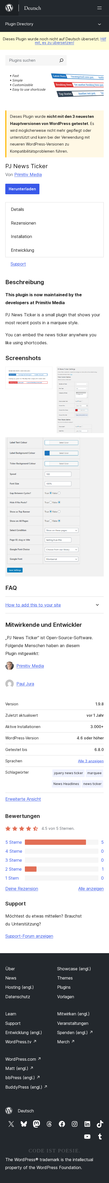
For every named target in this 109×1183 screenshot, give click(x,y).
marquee (94, 773)
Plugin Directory (19, 24)
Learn (10, 1013)
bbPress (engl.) (22, 1077)
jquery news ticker (68, 773)
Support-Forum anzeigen (29, 936)
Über (10, 968)
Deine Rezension (21, 888)
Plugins (64, 987)
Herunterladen (22, 189)
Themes (65, 978)
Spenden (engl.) (75, 1032)
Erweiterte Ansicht (23, 799)
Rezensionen (23, 223)
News (10, 978)
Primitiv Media (28, 174)
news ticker (92, 784)
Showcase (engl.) (74, 968)
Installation (21, 236)
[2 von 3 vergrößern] (96, 373)
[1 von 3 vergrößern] (45, 373)
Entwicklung (22, 250)
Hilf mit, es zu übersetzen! (70, 41)
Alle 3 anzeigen (91, 761)
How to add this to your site (33, 605)
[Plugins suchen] (61, 60)
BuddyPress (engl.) (26, 1087)
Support (18, 263)
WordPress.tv (21, 1041)
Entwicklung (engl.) (23, 1032)
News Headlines (66, 784)
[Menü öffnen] (100, 8)
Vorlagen (65, 996)
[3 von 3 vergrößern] (96, 444)
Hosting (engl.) (19, 987)
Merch (66, 1041)
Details (17, 209)
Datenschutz (17, 996)
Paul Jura (25, 683)
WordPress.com (23, 1059)
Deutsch (26, 1110)
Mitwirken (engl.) (73, 1013)
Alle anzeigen (91, 888)
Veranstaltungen (72, 1023)
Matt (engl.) (19, 1068)
